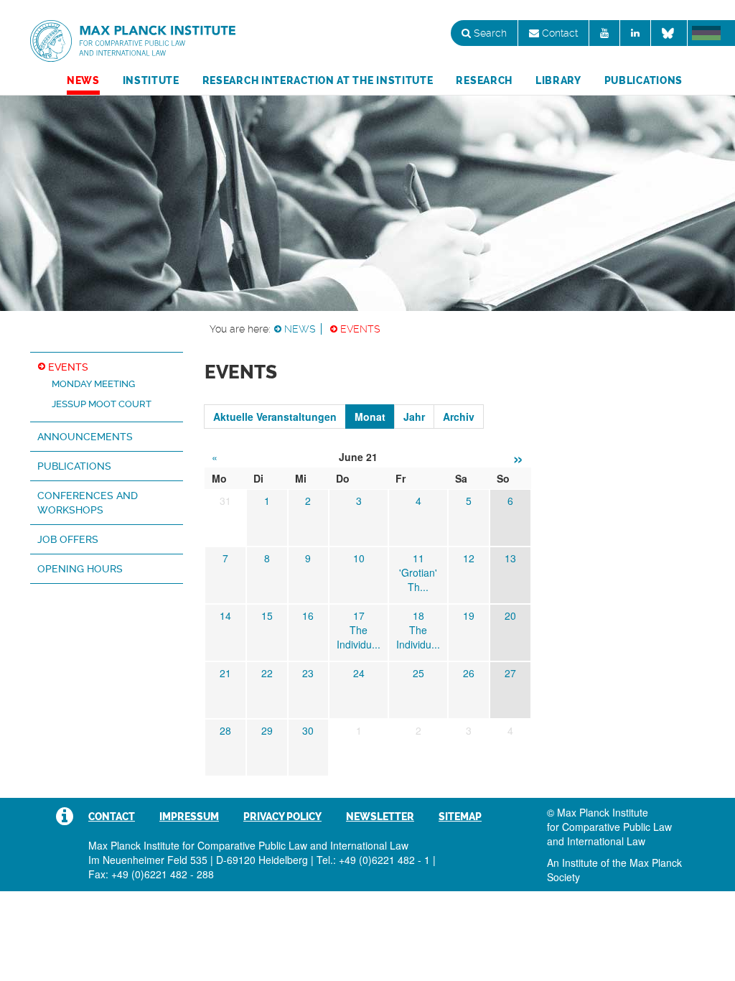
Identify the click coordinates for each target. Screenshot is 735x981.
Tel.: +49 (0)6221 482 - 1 (373, 859)
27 (510, 673)
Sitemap (460, 816)
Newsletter (380, 816)
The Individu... (358, 637)
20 (510, 615)
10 (359, 558)
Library (558, 80)
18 (418, 615)
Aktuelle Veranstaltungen (275, 416)
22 (267, 673)
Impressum (189, 816)
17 (359, 615)
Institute (151, 80)
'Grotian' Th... (418, 579)
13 (510, 558)
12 (468, 558)
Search (489, 33)
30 (308, 730)
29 (267, 730)
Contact (558, 33)
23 (308, 673)
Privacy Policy (282, 816)
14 (225, 615)
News (83, 80)
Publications (643, 80)
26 (468, 673)
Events (360, 329)
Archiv (458, 416)
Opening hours (80, 569)
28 (225, 730)
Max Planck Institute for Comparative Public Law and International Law (132, 41)
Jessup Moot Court (101, 404)
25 (418, 673)
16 (308, 615)
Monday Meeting (93, 383)
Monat (370, 416)
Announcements (85, 436)
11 (418, 558)
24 (359, 673)
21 (225, 673)
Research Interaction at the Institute (318, 80)
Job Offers (67, 539)
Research (484, 80)
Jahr (414, 416)
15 (267, 615)
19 (468, 615)
